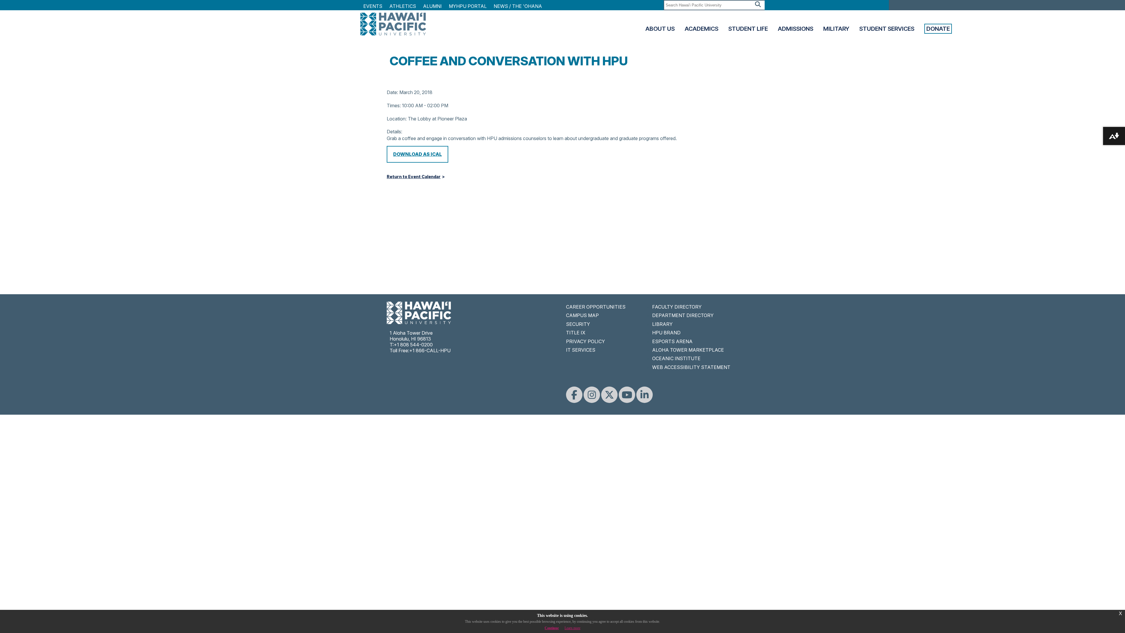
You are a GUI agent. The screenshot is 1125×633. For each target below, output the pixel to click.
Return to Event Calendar (414, 177)
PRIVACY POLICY (585, 341)
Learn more (572, 628)
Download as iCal (417, 154)
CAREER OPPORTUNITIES (595, 307)
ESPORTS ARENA (672, 341)
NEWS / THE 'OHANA (518, 6)
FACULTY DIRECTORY (677, 307)
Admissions (795, 28)
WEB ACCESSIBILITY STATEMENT (691, 367)
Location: (397, 119)
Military (836, 28)
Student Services (886, 28)
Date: (392, 92)
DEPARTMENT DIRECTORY (683, 315)
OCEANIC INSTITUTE (676, 358)
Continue (552, 628)
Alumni (432, 6)
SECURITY (578, 324)
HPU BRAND (666, 333)
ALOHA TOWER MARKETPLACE (688, 350)
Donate (938, 28)
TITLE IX (575, 333)
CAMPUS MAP (582, 315)
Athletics (402, 6)
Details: (394, 132)
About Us (660, 28)
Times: (394, 105)
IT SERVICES (580, 350)
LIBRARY (662, 324)
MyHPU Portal (468, 6)
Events (372, 6)
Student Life (748, 28)
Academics (701, 28)
